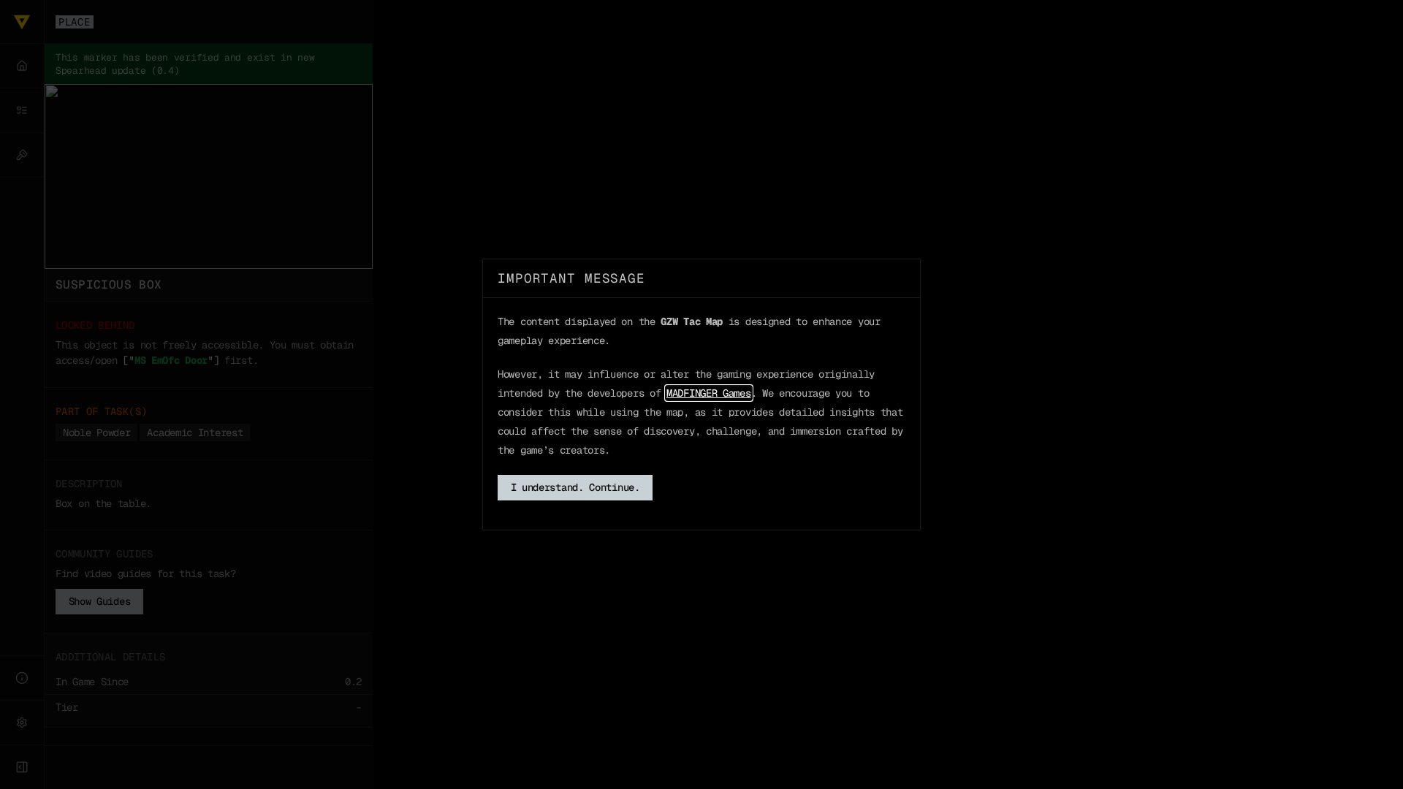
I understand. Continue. (575, 487)
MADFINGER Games (708, 393)
